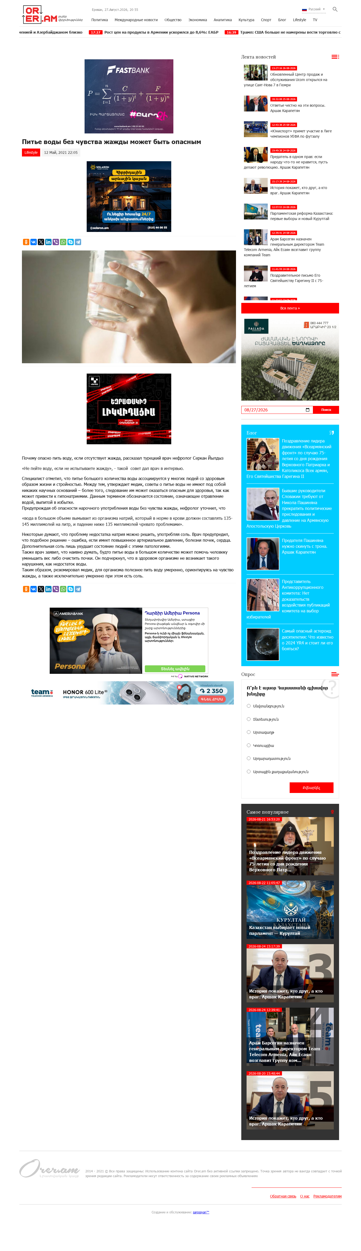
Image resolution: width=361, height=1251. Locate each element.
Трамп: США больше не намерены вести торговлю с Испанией (245, 32)
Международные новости (136, 19)
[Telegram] (78, 242)
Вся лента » (290, 308)
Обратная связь (283, 1196)
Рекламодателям (327, 1196)
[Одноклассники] (26, 242)
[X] (41, 242)
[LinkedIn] (48, 242)
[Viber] (56, 242)
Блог (282, 19)
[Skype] (70, 242)
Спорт (266, 19)
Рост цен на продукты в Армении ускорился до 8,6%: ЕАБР (106, 32)
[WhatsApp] (63, 242)
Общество (173, 19)
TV (315, 19)
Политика (99, 19)
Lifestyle (299, 19)
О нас (304, 1196)
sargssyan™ (201, 1212)
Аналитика (223, 19)
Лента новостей (258, 56)
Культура (246, 19)
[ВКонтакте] (33, 242)
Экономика (197, 19)
